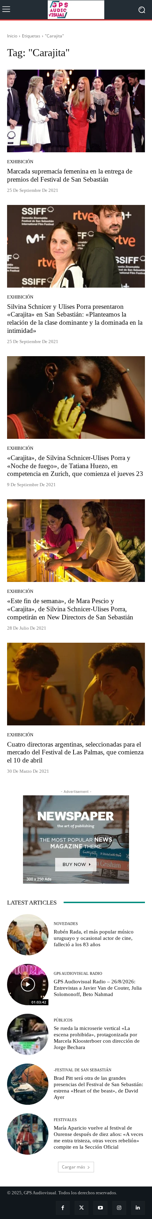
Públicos (63, 1020)
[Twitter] (81, 1208)
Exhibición (20, 161)
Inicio (12, 36)
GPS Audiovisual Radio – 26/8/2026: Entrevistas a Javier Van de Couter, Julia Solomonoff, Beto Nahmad (98, 988)
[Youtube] (100, 1208)
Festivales (65, 1120)
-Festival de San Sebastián (82, 1070)
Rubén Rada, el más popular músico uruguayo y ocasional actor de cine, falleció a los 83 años (94, 938)
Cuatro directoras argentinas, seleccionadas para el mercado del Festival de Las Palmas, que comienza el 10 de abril (75, 752)
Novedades (66, 924)
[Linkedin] (138, 1208)
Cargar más (73, 1167)
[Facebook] (63, 1208)
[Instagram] (119, 1208)
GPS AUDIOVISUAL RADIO (78, 974)
